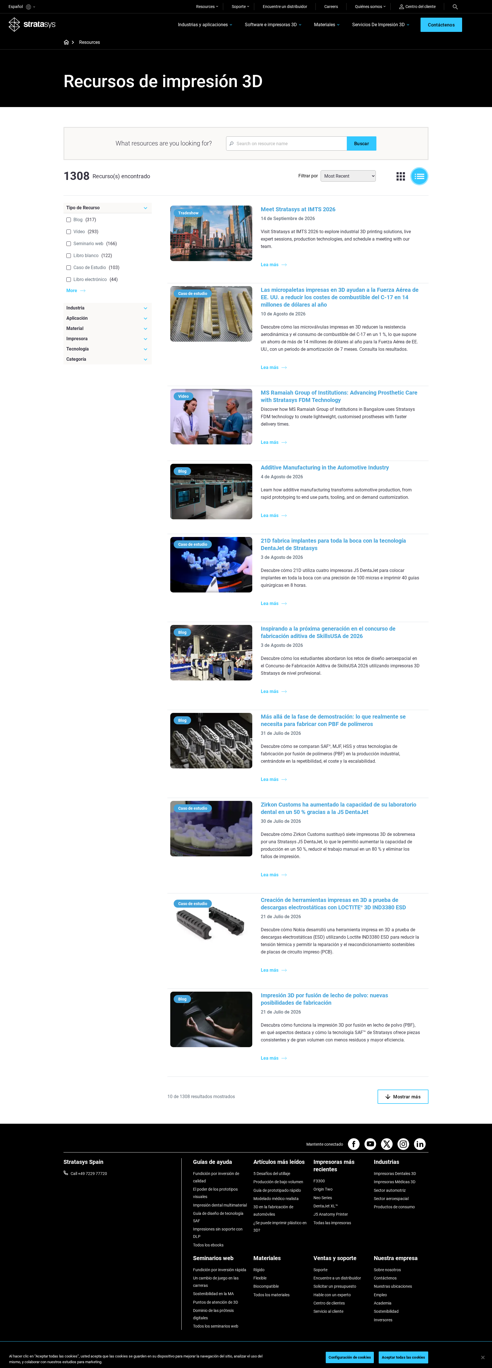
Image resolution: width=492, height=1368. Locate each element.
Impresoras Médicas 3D (394, 1182)
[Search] (455, 6)
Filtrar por (308, 176)
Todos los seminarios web (215, 1326)
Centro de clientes (329, 1303)
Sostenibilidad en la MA (213, 1293)
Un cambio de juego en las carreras (216, 1282)
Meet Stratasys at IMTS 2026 (298, 209)
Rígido (259, 1269)
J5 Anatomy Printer (330, 1214)
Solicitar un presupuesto (334, 1286)
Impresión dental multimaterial (220, 1205)
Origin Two (323, 1189)
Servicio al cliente (328, 1311)
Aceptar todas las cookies (403, 1357)
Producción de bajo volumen (278, 1182)
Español (16, 6)
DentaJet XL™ (325, 1206)
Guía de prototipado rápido (277, 1190)
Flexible (259, 1278)
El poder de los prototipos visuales (215, 1193)
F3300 (319, 1181)
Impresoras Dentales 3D (395, 1173)
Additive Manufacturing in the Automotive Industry (325, 467)
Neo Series (322, 1197)
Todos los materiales (271, 1295)
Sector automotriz (390, 1190)
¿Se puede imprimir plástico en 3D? (280, 1226)
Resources (205, 6)
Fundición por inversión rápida (219, 1269)
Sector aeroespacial (391, 1198)
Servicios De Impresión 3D (378, 24)
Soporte (239, 6)
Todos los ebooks (208, 1245)
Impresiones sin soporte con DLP (218, 1233)
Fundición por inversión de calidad (216, 1177)
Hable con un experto (332, 1295)
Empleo (380, 1295)
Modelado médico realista (276, 1198)
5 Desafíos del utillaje (271, 1173)
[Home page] (64, 42)
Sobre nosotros (387, 1269)
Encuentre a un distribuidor (337, 1278)
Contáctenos (385, 1278)
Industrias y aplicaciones (203, 24)
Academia (382, 1303)
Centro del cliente (420, 6)
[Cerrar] (483, 1357)
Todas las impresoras (332, 1223)
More (71, 290)
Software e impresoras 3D (271, 24)
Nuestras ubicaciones (393, 1286)
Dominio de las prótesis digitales (213, 1314)
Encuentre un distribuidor (285, 6)
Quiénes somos (368, 6)
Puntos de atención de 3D (215, 1302)
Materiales (324, 24)
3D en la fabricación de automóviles (273, 1211)
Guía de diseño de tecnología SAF (218, 1217)
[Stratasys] (32, 24)
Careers (331, 6)
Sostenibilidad (386, 1311)
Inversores (383, 1320)
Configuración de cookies (350, 1357)
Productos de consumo (394, 1207)
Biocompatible (266, 1286)
